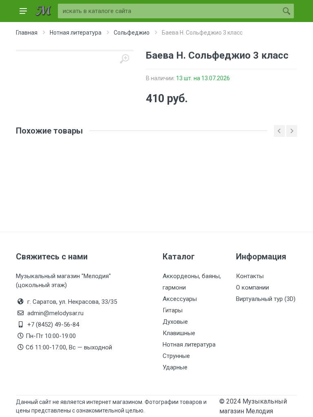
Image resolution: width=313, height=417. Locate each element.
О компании (252, 287)
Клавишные (179, 333)
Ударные (175, 367)
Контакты (250, 276)
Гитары (173, 310)
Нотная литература (189, 344)
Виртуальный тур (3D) (265, 299)
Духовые (175, 321)
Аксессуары (180, 299)
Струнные (176, 356)
